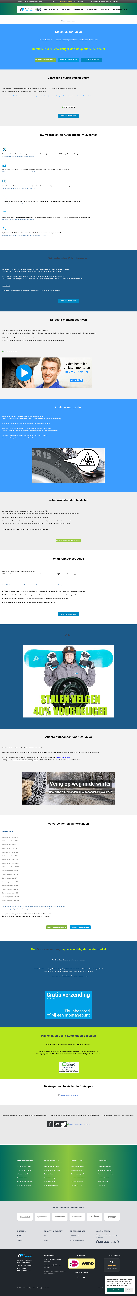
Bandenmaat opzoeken (51, 1166)
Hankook (19, 1238)
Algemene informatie (120, 9)
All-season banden (23, 1174)
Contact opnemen (76, 1170)
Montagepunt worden (105, 1170)
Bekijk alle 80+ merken (107, 1242)
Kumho (46, 1238)
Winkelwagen (109, 1)
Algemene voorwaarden (105, 1174)
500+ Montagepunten (24, 1185)
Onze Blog (101, 1185)
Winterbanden (74, 1238)
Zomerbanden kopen (24, 1166)
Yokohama (20, 1240)
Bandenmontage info (77, 1174)
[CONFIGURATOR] (45, 59)
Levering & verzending (78, 1178)
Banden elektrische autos (77, 1240)
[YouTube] (84, 1277)
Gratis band (66, 9)
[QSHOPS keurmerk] (37, 9)
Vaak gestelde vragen (36, 1)
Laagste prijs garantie (50, 9)
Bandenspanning (49, 1178)
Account (95, 1)
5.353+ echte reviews (112, 1268)
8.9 (111, 1262)
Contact (25, 1)
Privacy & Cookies (104, 1178)
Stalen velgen (78, 9)
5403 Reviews (78, 1)
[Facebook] (81, 1277)
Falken (45, 1235)
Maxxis (46, 1240)
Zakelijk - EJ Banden (104, 1166)
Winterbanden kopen (24, 1170)
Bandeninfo (105, 9)
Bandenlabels (48, 1174)
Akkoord (116, 1290)
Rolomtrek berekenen (51, 1185)
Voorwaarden (46, 1288)
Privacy (39, 1288)
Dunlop (19, 1235)
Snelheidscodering (50, 1181)
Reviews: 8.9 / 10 (76, 1185)
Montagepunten (92, 9)
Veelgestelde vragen (77, 1166)
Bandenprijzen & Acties (24, 1181)
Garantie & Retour (77, 1181)
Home (20, 1)
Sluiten (129, 1290)
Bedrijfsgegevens (103, 1181)
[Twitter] (78, 1277)
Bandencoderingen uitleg (52, 1170)
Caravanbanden (22, 1178)
